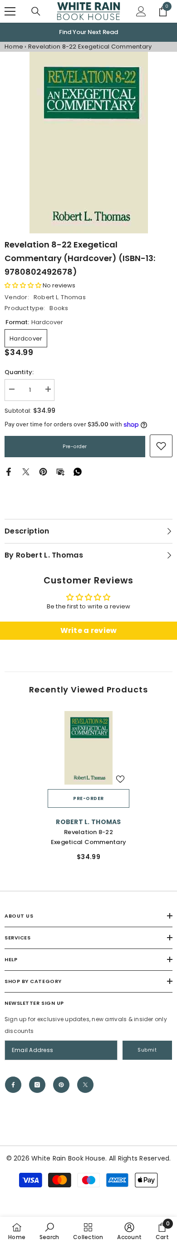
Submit (147, 1050)
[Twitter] (26, 471)
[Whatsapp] (78, 471)
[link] (161, 446)
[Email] (60, 471)
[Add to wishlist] (120, 779)
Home (14, 46)
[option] (88, 32)
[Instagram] (37, 1084)
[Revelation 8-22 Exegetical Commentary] (88, 748)
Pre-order (75, 446)
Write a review (88, 630)
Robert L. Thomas (60, 297)
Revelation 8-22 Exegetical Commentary (88, 837)
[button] (23, 285)
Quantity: (19, 372)
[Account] (141, 11)
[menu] (10, 11)
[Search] (35, 11)
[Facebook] (9, 471)
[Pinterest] (43, 471)
